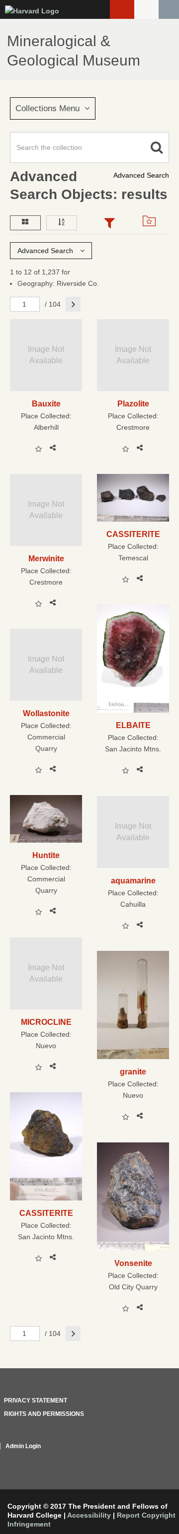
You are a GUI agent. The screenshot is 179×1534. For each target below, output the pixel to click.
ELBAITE (133, 725)
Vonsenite (133, 1263)
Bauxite (46, 403)
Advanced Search (141, 175)
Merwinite (46, 558)
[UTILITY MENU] (146, 9)
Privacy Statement (35, 1400)
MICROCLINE (46, 1021)
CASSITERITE (133, 534)
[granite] (133, 1005)
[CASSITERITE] (133, 498)
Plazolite (133, 403)
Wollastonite (46, 713)
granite (133, 1071)
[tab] (109, 223)
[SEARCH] (169, 9)
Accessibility (89, 1515)
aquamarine (133, 880)
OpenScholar (150, 1458)
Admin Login (23, 1446)
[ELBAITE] (133, 658)
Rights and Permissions (44, 1413)
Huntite (46, 855)
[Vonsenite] (133, 1196)
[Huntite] (46, 819)
